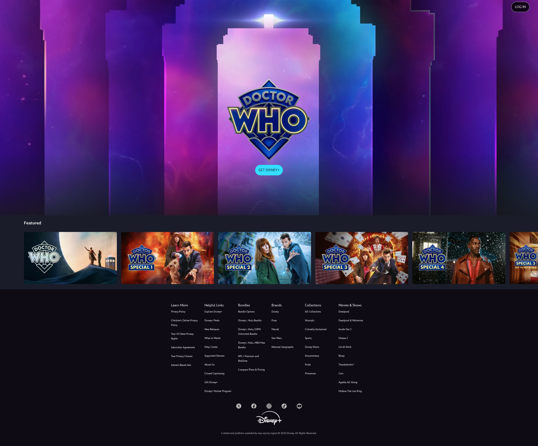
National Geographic (283, 346)
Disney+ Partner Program (217, 391)
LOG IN (520, 7)
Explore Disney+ (213, 311)
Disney (275, 311)
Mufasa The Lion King (350, 391)
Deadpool (344, 311)
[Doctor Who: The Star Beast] (167, 258)
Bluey (341, 355)
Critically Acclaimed (316, 329)
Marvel (275, 329)
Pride (308, 364)
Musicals (309, 320)
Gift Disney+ (211, 382)
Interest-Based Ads (181, 365)
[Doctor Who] (70, 258)
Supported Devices (214, 355)
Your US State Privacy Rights (182, 336)
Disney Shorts (312, 346)
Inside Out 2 (345, 329)
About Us (209, 364)
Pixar (274, 320)
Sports (308, 338)
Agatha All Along (348, 382)
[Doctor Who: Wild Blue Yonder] (264, 258)
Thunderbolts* (346, 364)
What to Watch (212, 338)
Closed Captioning (214, 373)
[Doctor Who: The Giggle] (361, 258)
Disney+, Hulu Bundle (249, 320)
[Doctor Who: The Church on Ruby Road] (458, 258)
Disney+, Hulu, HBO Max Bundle (251, 345)
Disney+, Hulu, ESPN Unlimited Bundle (249, 331)
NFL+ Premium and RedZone (248, 358)
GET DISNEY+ (269, 170)
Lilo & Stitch (345, 346)
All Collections (313, 311)
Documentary (312, 355)
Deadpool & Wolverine (351, 320)
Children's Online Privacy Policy (184, 323)
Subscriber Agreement (183, 347)
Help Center (211, 346)
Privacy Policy (178, 311)
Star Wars (277, 338)
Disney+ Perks (212, 320)
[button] (218, 305)
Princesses (310, 373)
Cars (341, 373)
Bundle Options (246, 311)
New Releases (211, 329)
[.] (238, 406)
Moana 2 (343, 338)
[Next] (530, 257)
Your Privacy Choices (182, 356)
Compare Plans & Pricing (251, 369)
